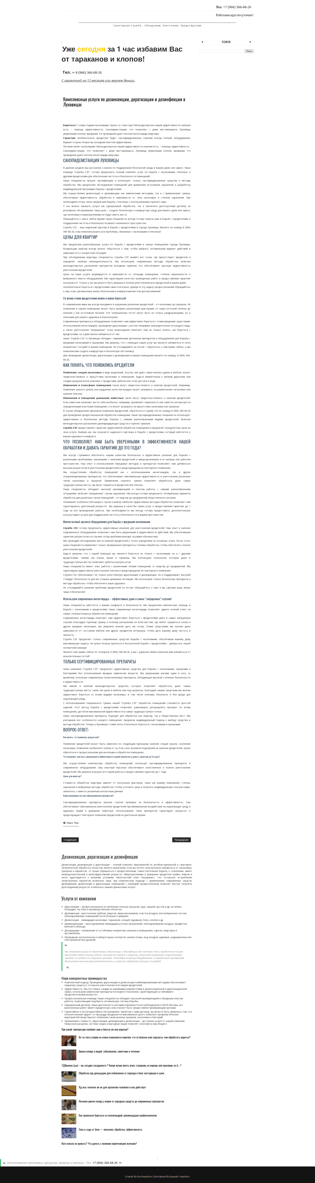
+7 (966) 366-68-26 (237, 7)
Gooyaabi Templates (180, 1176)
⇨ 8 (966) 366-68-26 (87, 73)
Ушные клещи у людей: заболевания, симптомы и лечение (109, 1051)
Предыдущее (181, 839)
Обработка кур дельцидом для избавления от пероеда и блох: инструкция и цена (121, 1073)
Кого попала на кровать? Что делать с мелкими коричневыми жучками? (99, 1144)
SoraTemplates (144, 1176)
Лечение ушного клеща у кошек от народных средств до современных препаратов (121, 1101)
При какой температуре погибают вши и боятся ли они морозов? (95, 1029)
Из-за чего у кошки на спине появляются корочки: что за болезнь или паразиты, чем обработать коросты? (134, 1037)
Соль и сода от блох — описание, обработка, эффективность (110, 1129)
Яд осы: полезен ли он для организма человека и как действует (112, 1087)
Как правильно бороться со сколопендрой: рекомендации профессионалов (118, 1115)
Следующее (70, 839)
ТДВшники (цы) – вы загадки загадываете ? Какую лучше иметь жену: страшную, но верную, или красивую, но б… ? (121, 1065)
